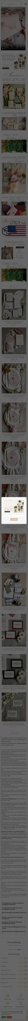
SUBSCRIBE (14, 519)
